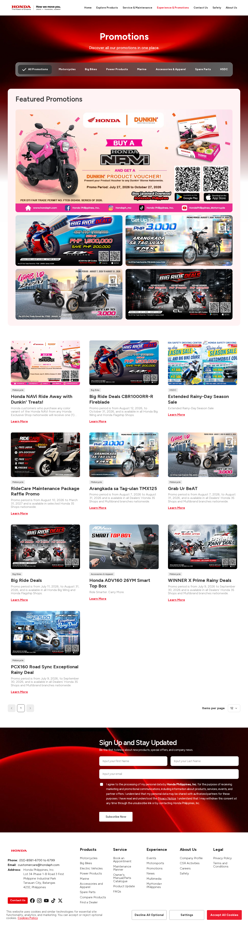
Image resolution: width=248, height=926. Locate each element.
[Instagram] (39, 900)
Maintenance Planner (122, 868)
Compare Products (93, 897)
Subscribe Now (116, 816)
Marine (141, 69)
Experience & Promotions (173, 7)
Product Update (124, 886)
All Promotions (38, 69)
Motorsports (155, 863)
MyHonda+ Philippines (154, 885)
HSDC (224, 69)
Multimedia (153, 878)
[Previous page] (12, 708)
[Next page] (30, 708)
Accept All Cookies (224, 915)
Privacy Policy (222, 858)
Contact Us (201, 7)
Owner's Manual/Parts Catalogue (122, 878)
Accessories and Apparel (91, 885)
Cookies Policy (28, 918)
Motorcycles (67, 69)
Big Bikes (91, 69)
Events (151, 858)
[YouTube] (46, 900)
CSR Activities (190, 863)
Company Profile (191, 858)
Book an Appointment (122, 859)
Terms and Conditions (220, 864)
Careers (185, 868)
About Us (231, 7)
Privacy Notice (167, 798)
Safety (217, 7)
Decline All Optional (149, 915)
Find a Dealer (89, 902)
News (150, 873)
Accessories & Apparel (171, 69)
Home (88, 7)
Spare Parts (203, 69)
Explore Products (107, 7)
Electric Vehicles (91, 868)
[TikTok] (53, 900)
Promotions (154, 868)
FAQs (117, 891)
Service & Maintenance (137, 7)
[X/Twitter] (60, 900)
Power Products (117, 69)
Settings (187, 915)
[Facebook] (32, 900)
